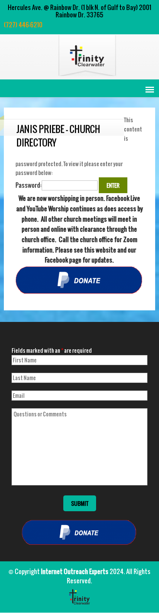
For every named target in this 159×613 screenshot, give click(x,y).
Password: (28, 185)
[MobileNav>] (149, 89)
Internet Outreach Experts (74, 571)
